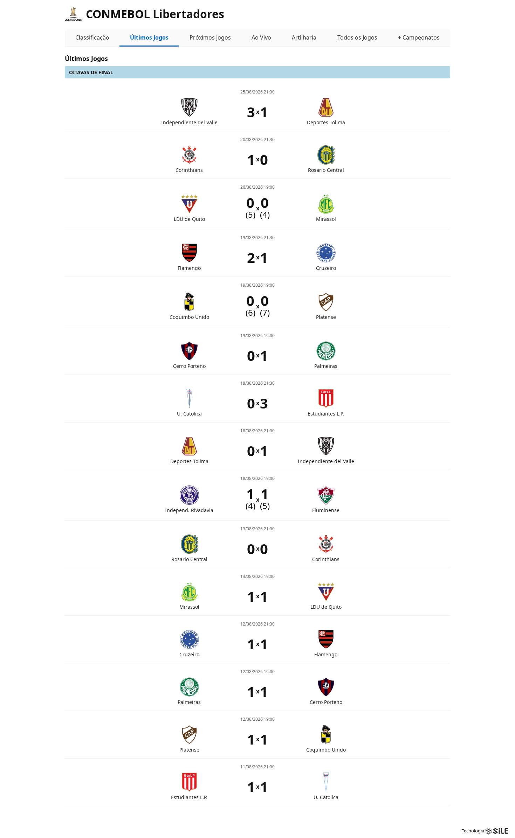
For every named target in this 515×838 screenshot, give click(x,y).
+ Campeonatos (419, 37)
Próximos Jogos (210, 37)
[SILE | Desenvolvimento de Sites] (496, 830)
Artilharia (304, 37)
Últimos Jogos (149, 37)
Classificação (92, 37)
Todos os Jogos (357, 37)
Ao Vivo (261, 37)
